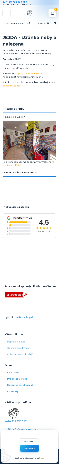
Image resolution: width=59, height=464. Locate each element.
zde (42, 458)
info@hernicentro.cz (25, 429)
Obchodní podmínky (18, 348)
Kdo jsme (13, 372)
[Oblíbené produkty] (55, 23)
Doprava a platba (16, 342)
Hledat (29, 23)
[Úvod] (30, 13)
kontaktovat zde (12, 85)
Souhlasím (29, 448)
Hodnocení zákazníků (20, 385)
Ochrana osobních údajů (20, 354)
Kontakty (13, 391)
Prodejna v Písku (17, 379)
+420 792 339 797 (16, 2)
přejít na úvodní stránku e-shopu (32, 73)
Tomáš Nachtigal (23, 317)
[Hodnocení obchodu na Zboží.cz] (17, 294)
